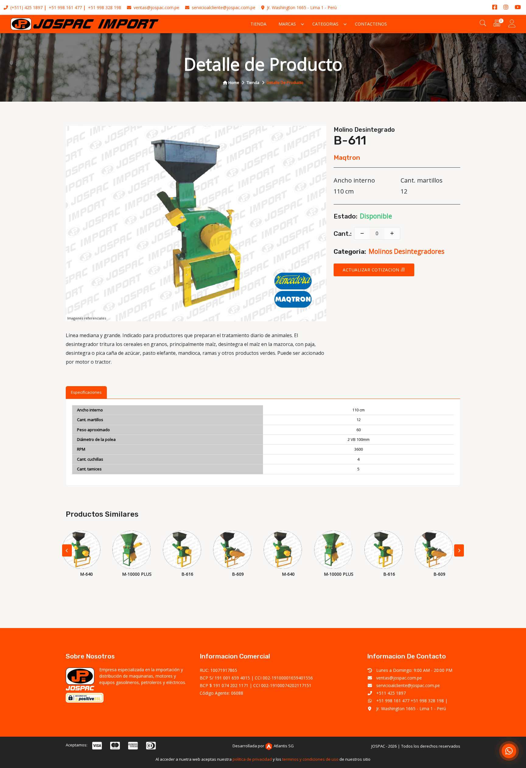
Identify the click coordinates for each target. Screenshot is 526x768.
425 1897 (33, 7)
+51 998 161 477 (65, 7)
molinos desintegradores (406, 251)
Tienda (258, 24)
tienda (253, 82)
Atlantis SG (284, 746)
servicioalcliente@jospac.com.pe (223, 7)
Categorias (325, 24)
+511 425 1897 (391, 693)
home (233, 82)
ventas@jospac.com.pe (155, 7)
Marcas (287, 24)
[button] (459, 550)
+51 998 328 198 (104, 7)
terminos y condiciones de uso (310, 759)
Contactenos (371, 24)
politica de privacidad (252, 759)
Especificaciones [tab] (86, 392)
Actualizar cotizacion (372, 270)
